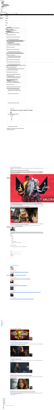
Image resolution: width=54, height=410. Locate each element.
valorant (24, 225)
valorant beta (26, 225)
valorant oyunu (38, 225)
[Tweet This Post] (28, 320)
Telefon (3, 3)
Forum (2, 7)
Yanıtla (12, 243)
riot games (14, 225)
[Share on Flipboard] (28, 324)
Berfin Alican (11, 345)
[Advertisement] (15, 260)
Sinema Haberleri (4, 6)
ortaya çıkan (35, 168)
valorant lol (35, 225)
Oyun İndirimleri (5, 4)
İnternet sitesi (11, 254)
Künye (4, 403)
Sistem (2, 2)
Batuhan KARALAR (12, 114)
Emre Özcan (11, 378)
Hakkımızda (3, 14)
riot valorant (21, 225)
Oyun (3, 401)
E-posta (11, 253)
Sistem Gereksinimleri (6, 5)
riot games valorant (18, 225)
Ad (10, 252)
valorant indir (32, 225)
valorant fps (29, 225)
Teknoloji (3, 1)
